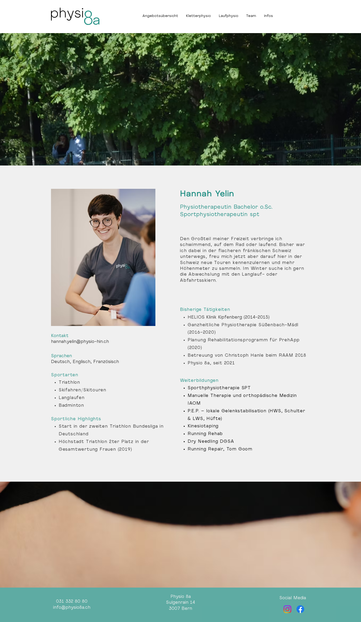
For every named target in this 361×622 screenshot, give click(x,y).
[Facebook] (300, 609)
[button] (268, 16)
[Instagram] (287, 609)
